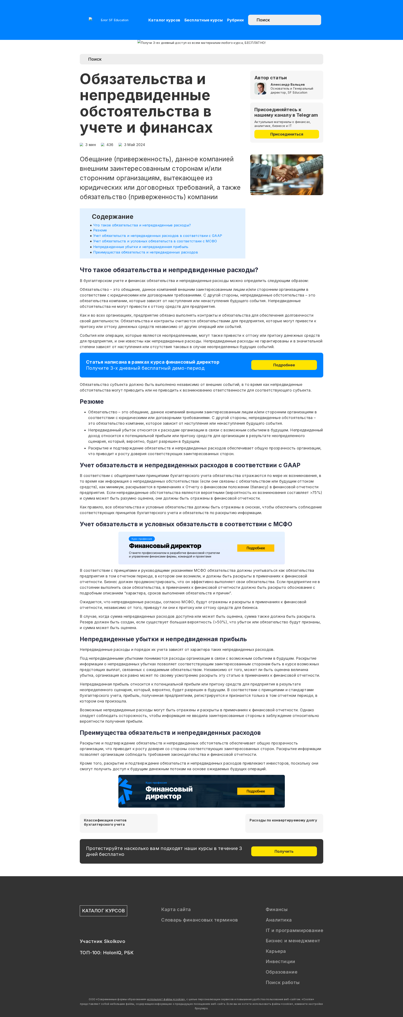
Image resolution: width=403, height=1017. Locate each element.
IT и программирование (294, 930)
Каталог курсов (164, 20)
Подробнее (284, 365)
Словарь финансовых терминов (199, 920)
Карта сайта (176, 909)
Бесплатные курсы (203, 20)
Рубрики (235, 20)
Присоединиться (286, 134)
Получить (284, 851)
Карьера (276, 951)
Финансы (277, 909)
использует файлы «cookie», (166, 999)
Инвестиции (280, 961)
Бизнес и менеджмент (293, 940)
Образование (281, 972)
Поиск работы (283, 982)
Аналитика (279, 920)
